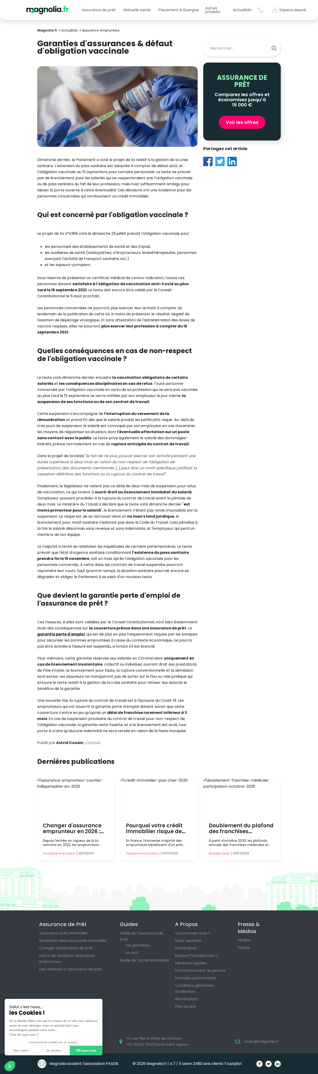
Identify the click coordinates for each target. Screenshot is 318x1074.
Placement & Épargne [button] (178, 10)
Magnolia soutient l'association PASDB (83, 1063)
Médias (244, 940)
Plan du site (185, 1006)
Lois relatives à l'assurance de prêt (70, 969)
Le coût (132, 952)
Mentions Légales (190, 963)
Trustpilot (233, 1063)
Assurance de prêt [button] (99, 10)
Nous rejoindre (188, 940)
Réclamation (186, 999)
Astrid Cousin (69, 742)
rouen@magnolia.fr (261, 1041)
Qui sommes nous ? (192, 933)
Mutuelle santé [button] (136, 10)
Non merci (20, 1050)
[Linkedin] (233, 161)
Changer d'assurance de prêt (66, 948)
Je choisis (53, 1050)
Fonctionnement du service (200, 970)
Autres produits (212, 9)
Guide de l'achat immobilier (145, 960)
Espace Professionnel (194, 955)
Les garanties (137, 945)
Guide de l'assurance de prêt (141, 936)
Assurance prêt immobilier (63, 933)
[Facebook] (209, 161)
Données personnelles (195, 978)
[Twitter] (221, 161)
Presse (244, 947)
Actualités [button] (242, 10)
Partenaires (185, 948)
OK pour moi (86, 1050)
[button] (9, 1066)
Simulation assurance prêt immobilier (73, 940)
